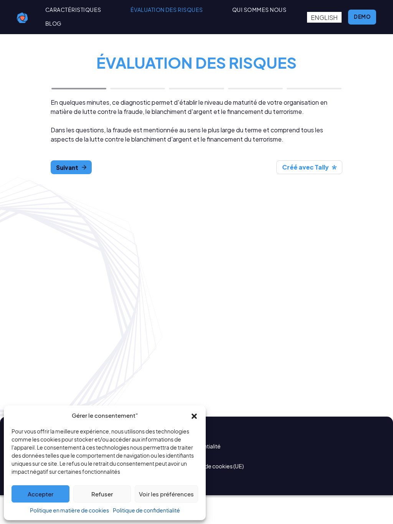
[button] (194, 415)
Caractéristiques (73, 10)
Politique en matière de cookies (69, 510)
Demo (362, 17)
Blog (53, 23)
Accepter (40, 494)
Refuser (102, 494)
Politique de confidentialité (146, 510)
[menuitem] (324, 17)
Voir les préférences (166, 494)
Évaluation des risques (166, 10)
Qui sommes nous (259, 10)
